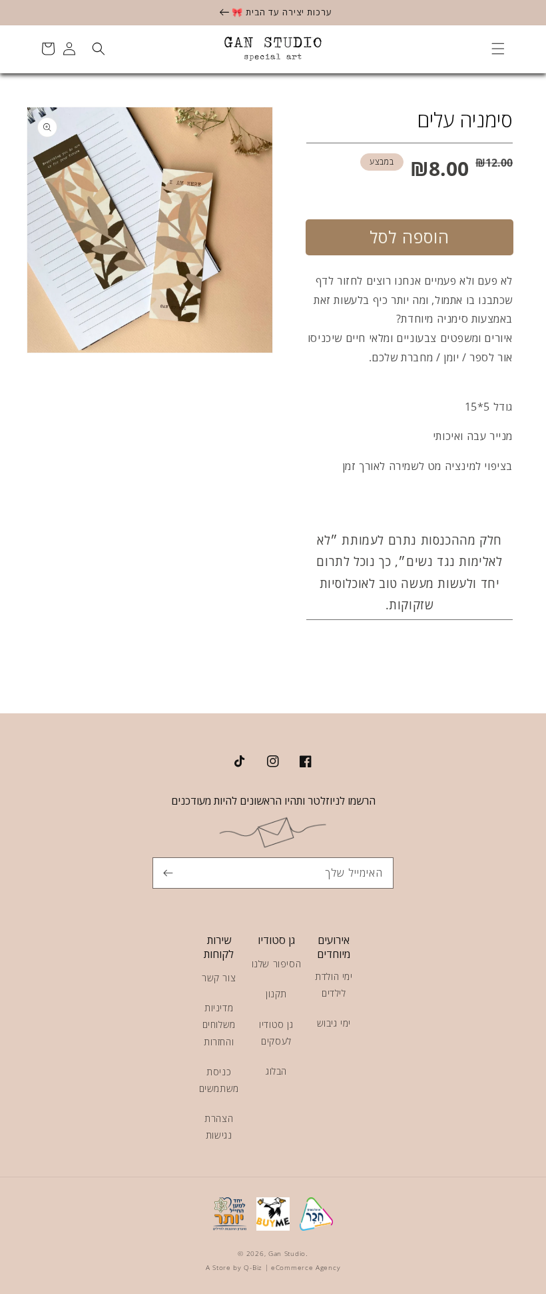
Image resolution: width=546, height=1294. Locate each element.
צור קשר (219, 977)
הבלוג (276, 1071)
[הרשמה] (167, 872)
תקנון (276, 993)
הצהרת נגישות (218, 1126)
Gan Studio (287, 1253)
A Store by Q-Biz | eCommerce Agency (273, 1267)
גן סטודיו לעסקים (276, 1032)
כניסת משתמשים (219, 1080)
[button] (498, 48)
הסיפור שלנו (277, 963)
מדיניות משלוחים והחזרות (219, 1024)
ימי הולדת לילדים (333, 984)
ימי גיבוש (334, 1023)
